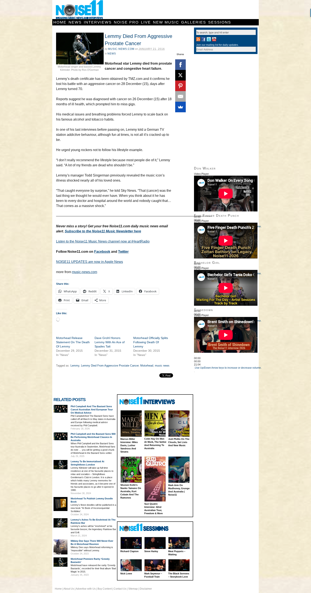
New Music (166, 22)
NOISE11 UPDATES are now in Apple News (89, 262)
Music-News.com (121, 48)
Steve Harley (151, 551)
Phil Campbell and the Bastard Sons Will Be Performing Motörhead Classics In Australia (93, 437)
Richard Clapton (129, 551)
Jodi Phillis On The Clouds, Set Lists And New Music (178, 442)
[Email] (180, 96)
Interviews (98, 22)
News (75, 22)
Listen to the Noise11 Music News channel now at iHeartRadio (103, 241)
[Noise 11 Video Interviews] (147, 400)
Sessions (219, 22)
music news (162, 365)
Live (146, 22)
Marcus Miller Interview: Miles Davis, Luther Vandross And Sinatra (129, 445)
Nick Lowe (126, 573)
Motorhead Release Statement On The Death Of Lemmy (73, 342)
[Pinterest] (180, 86)
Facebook (102, 251)
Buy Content (105, 588)
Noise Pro (126, 22)
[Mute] (194, 368)
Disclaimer (146, 588)
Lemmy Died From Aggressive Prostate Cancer (110, 365)
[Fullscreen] (194, 371)
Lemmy (74, 365)
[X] (180, 75)
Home (59, 22)
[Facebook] (180, 64)
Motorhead (146, 365)
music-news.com (84, 272)
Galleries (193, 22)
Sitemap (133, 588)
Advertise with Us (86, 588)
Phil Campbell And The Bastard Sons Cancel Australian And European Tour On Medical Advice (92, 409)
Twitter (123, 251)
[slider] (228, 367)
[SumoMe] (180, 107)
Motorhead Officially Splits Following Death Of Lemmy (150, 342)
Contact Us (120, 588)
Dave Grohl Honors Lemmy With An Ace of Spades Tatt (110, 342)
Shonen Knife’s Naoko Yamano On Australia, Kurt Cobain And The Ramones (130, 491)
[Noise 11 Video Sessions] (147, 528)
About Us (68, 588)
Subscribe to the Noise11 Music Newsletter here (103, 231)
